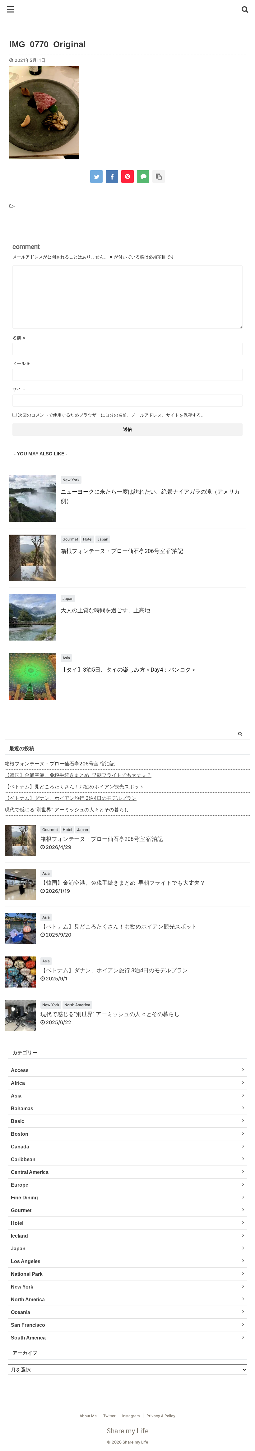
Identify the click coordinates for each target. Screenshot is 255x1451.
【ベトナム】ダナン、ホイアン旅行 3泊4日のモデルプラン (71, 798)
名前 (19, 337)
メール (21, 363)
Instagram (131, 1415)
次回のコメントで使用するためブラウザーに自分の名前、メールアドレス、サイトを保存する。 (111, 415)
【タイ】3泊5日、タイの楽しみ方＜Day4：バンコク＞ (129, 669)
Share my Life (128, 1431)
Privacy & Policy (160, 1415)
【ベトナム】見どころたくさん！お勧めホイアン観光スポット (74, 786)
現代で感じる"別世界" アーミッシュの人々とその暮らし (67, 809)
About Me (88, 1415)
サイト (19, 389)
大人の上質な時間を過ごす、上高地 (105, 610)
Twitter (109, 1415)
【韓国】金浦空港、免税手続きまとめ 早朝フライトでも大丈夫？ (78, 775)
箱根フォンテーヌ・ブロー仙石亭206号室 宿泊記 (122, 551)
